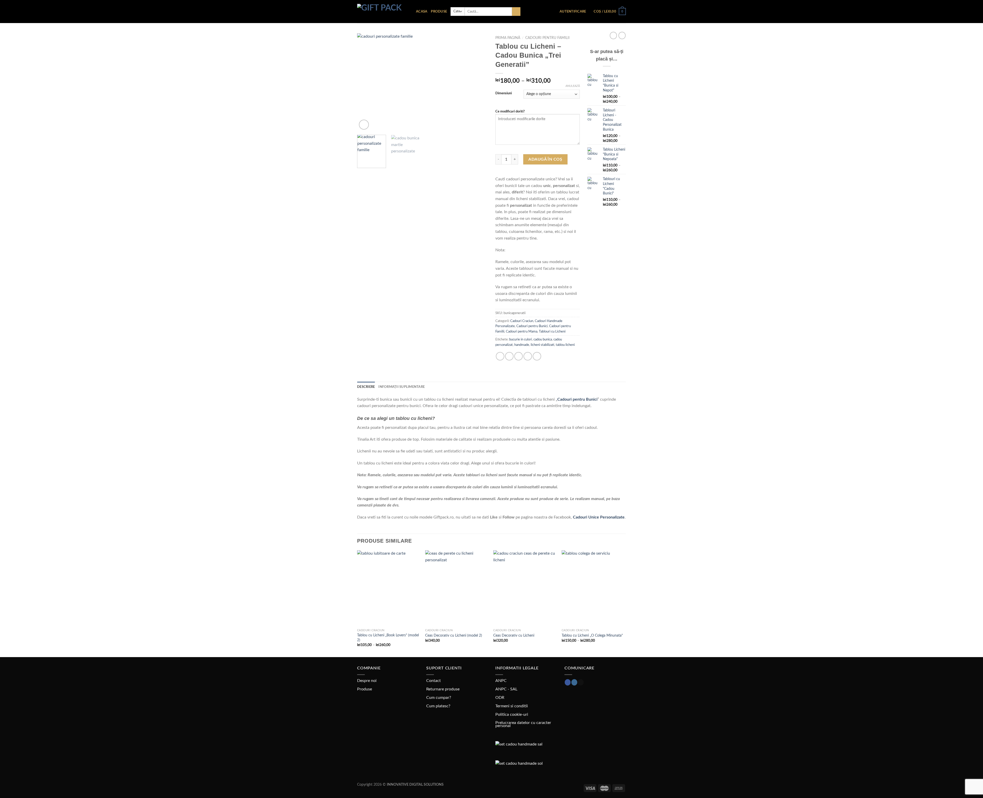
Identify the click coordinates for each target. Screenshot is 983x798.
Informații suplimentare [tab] (401, 386)
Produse (439, 11)
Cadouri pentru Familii (547, 38)
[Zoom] (364, 125)
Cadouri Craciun (521, 321)
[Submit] (516, 11)
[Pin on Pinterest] (527, 356)
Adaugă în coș (545, 159)
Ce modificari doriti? (510, 111)
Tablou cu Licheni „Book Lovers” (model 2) (388, 637)
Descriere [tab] (366, 386)
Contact (433, 681)
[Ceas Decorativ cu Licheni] (525, 588)
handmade (521, 344)
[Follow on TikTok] (581, 682)
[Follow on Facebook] (568, 682)
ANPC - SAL (506, 689)
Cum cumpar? (438, 698)
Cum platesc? (438, 706)
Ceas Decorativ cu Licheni (513, 635)
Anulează (572, 86)
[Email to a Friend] (518, 356)
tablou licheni (565, 344)
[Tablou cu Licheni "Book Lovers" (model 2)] (388, 588)
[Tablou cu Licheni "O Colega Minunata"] (593, 588)
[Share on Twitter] (509, 356)
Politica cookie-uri (511, 714)
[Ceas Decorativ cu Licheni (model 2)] (456, 588)
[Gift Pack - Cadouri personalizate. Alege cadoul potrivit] (382, 11)
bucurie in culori (520, 339)
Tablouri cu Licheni (552, 331)
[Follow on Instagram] (574, 682)
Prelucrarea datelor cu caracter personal (523, 724)
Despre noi (367, 681)
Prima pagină (507, 38)
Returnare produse (443, 689)
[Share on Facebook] (500, 356)
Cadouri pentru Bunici (532, 326)
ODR (499, 698)
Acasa (421, 11)
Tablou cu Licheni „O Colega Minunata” (592, 635)
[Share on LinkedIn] (537, 356)
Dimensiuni (503, 93)
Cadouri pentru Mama (521, 331)
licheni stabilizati (542, 344)
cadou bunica (542, 339)
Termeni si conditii (511, 706)
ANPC (501, 681)
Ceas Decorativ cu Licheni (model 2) (453, 635)
